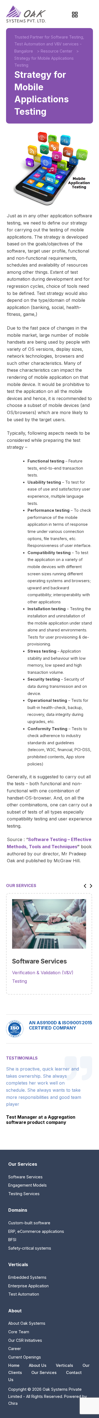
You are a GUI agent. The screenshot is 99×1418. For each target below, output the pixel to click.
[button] (83, 885)
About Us (37, 1365)
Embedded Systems (27, 1277)
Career (14, 1348)
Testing (19, 981)
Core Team (18, 1331)
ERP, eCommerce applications (36, 1231)
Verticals (64, 1365)
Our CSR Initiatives (25, 1340)
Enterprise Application (28, 1285)
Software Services (25, 1177)
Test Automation (23, 1294)
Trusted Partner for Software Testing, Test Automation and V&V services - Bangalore (49, 44)
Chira (13, 1403)
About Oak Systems (26, 1323)
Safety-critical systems (29, 1248)
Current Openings (24, 1357)
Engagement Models (27, 1185)
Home (14, 1365)
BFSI (12, 1239)
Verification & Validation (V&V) (42, 972)
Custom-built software (29, 1222)
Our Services (44, 1372)
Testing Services (24, 1193)
